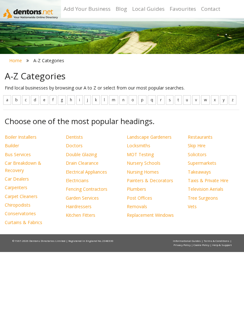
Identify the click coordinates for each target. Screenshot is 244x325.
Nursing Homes (143, 172)
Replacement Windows (150, 215)
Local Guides (148, 8)
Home (15, 60)
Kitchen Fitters (80, 215)
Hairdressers (79, 206)
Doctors (74, 146)
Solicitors (197, 154)
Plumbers (136, 189)
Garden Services (82, 198)
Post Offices (139, 198)
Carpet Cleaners (21, 196)
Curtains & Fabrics (23, 222)
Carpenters (16, 187)
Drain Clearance (82, 163)
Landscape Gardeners (149, 137)
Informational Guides (187, 240)
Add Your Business (87, 8)
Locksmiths (138, 146)
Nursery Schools (143, 163)
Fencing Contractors (86, 189)
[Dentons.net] (30, 14)
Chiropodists (17, 205)
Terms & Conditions (217, 240)
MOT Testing (140, 154)
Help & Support (222, 245)
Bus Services (18, 154)
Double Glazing (81, 154)
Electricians (77, 180)
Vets (192, 206)
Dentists (74, 137)
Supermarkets (202, 163)
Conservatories (20, 213)
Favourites (183, 8)
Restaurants (200, 137)
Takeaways (199, 172)
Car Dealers (17, 179)
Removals (137, 206)
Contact (210, 8)
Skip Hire (197, 146)
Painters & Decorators (150, 180)
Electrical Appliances (86, 172)
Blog (121, 8)
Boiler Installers (21, 137)
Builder (12, 146)
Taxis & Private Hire (208, 180)
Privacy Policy (182, 245)
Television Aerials (205, 189)
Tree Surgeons (203, 198)
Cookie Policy (201, 245)
